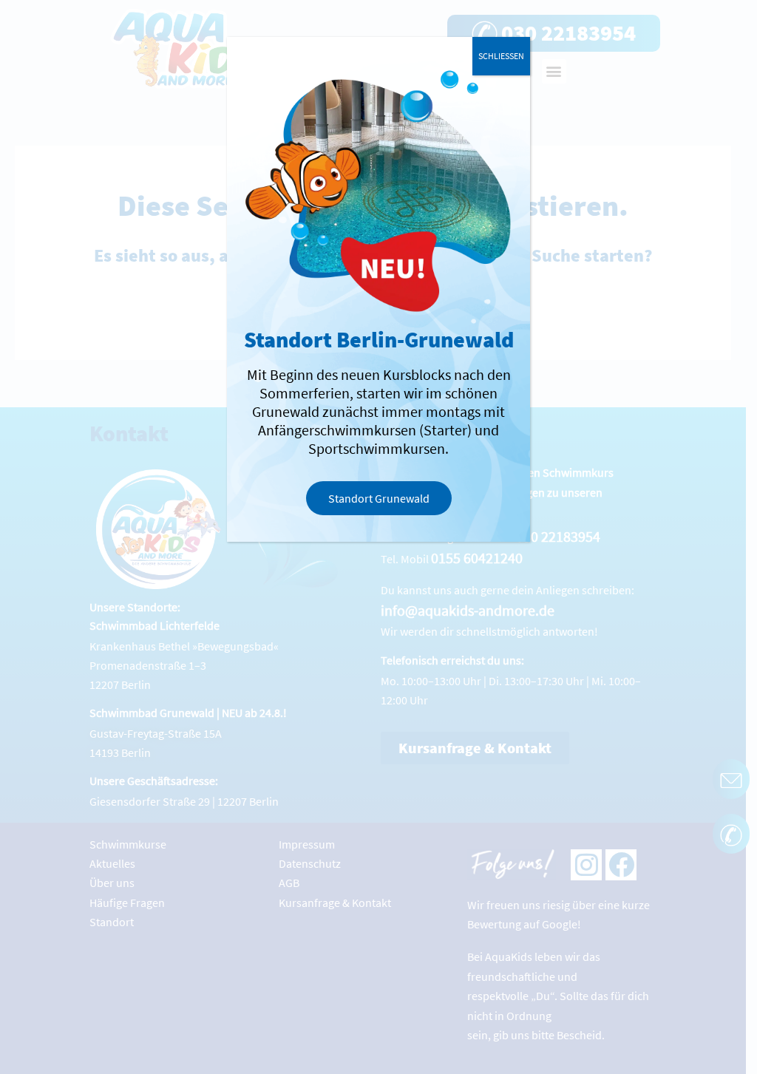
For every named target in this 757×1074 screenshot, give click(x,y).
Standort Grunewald (379, 498)
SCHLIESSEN (501, 55)
